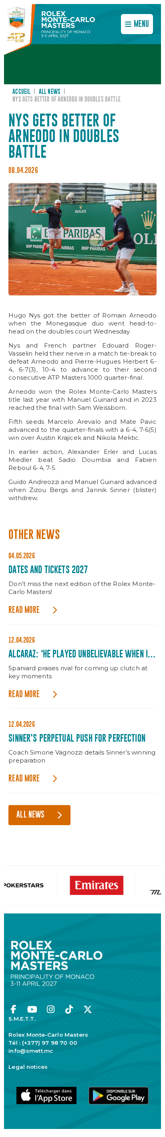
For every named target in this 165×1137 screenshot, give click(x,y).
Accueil (21, 92)
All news (49, 92)
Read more (24, 610)
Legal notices (28, 1067)
